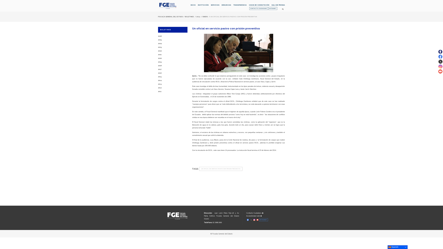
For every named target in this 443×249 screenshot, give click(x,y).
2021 (160, 54)
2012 (160, 88)
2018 (160, 66)
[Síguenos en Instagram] (440, 68)
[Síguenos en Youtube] (440, 73)
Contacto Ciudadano (254, 213)
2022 (160, 51)
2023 (160, 47)
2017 (160, 69)
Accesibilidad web (253, 216)
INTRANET (272, 8)
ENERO (205, 17)
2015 (160, 77)
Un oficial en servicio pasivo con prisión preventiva (221, 168)
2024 (160, 43)
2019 (160, 62)
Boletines (189, 17)
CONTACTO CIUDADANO (258, 8)
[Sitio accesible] (440, 53)
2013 (160, 84)
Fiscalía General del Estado (170, 17)
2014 (198, 17)
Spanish (394, 247)
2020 (160, 58)
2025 (160, 40)
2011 (160, 91)
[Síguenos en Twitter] (440, 63)
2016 (160, 73)
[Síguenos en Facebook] (440, 58)
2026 (160, 36)
